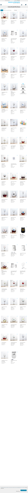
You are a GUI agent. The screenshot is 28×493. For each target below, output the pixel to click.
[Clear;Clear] (1, 19)
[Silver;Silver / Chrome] (1, 73)
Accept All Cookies (23, 490)
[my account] (22, 4)
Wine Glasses (9, 10)
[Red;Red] (2, 73)
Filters (2, 10)
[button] (7, 0)
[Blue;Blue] (4, 73)
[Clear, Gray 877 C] (2, 19)
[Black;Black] (3, 73)
